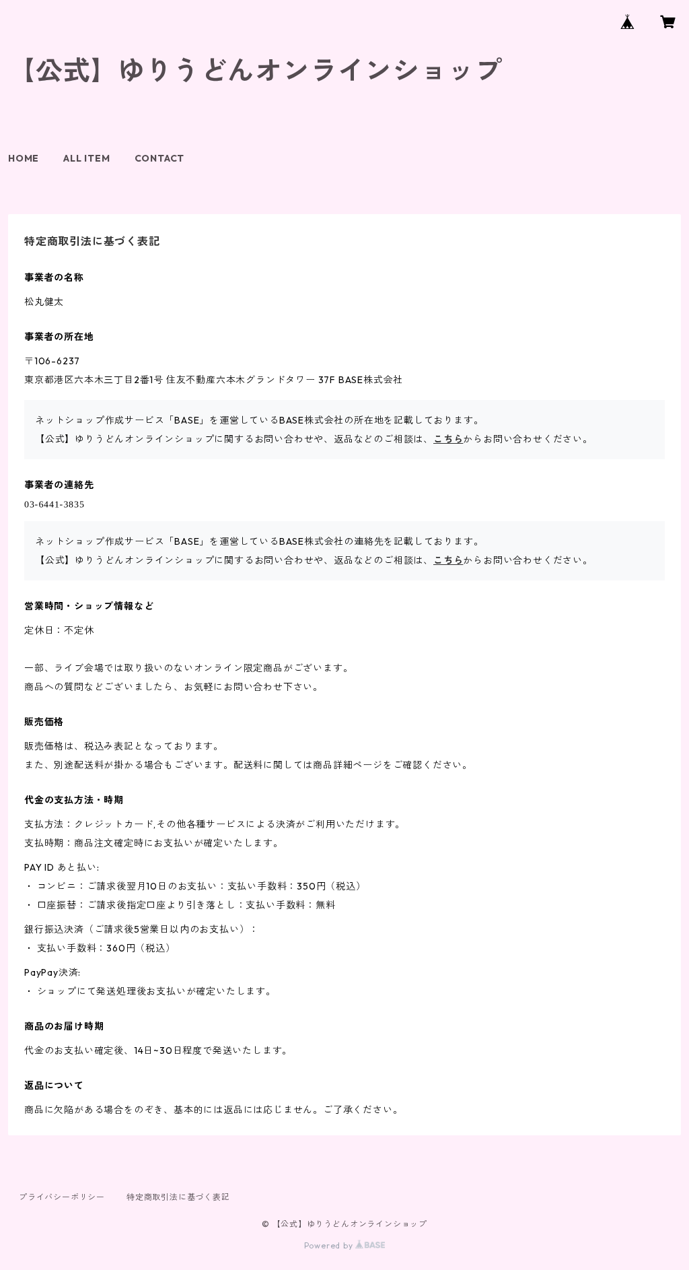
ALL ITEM (86, 158)
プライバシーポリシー (62, 1197)
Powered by (330, 1245)
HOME (23, 158)
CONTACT (160, 158)
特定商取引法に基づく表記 (178, 1197)
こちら (448, 439)
